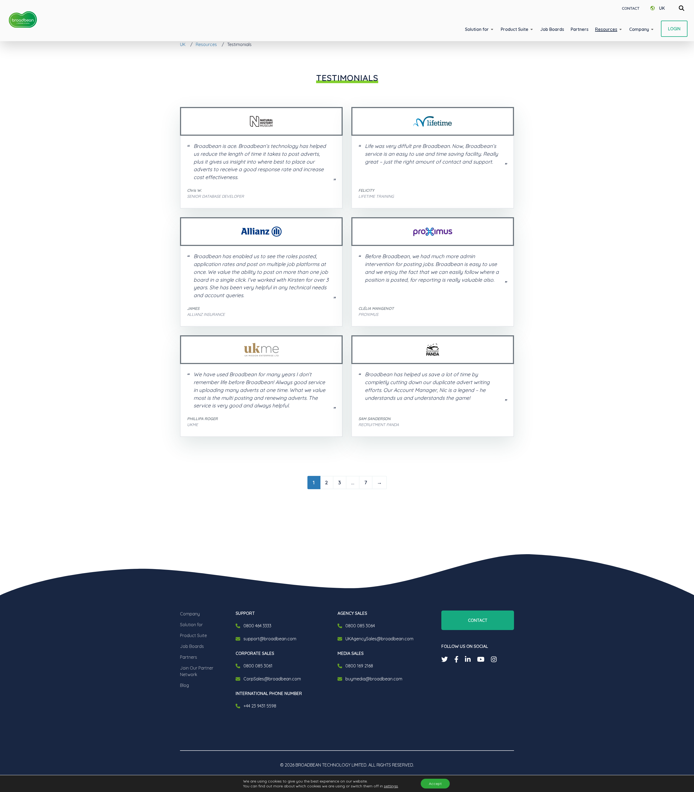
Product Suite (193, 635)
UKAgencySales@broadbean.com (379, 638)
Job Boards (192, 646)
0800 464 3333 (257, 625)
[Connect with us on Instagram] (494, 659)
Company (190, 613)
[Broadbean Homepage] (23, 19)
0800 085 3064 (360, 625)
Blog (184, 685)
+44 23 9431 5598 (259, 706)
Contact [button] (477, 620)
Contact (631, 8)
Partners (188, 657)
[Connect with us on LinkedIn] (468, 659)
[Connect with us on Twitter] (444, 659)
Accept (435, 783)
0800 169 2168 (359, 665)
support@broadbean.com (269, 638)
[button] (479, 29)
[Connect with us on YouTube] (480, 659)
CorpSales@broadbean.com (272, 678)
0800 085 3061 (257, 665)
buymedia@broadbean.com (373, 678)
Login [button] (674, 28)
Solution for (191, 624)
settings (391, 786)
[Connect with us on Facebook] (456, 659)
